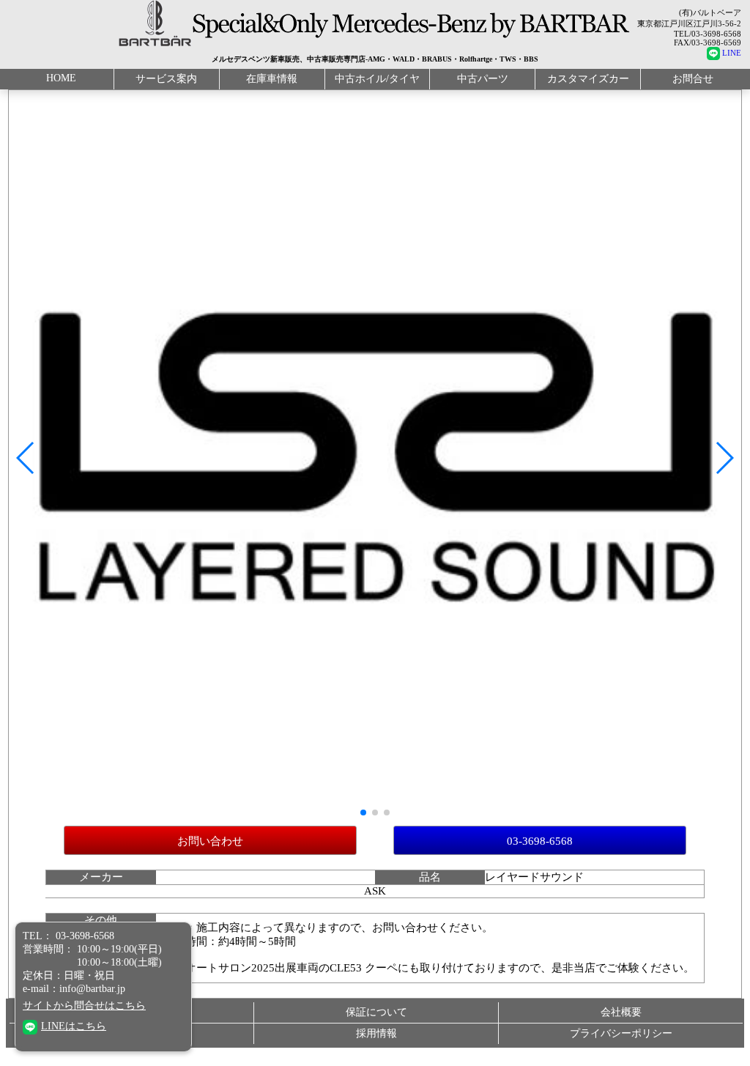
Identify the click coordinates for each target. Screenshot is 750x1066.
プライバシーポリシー (621, 1033)
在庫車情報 (271, 78)
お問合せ (692, 78)
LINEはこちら (73, 1026)
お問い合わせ (210, 841)
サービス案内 (166, 78)
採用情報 (376, 1033)
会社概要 (621, 1012)
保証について (376, 1012)
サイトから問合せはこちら (84, 1005)
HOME (61, 78)
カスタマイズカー (588, 78)
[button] (26, 458)
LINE (731, 52)
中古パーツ (482, 78)
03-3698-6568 (540, 841)
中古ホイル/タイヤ (377, 78)
